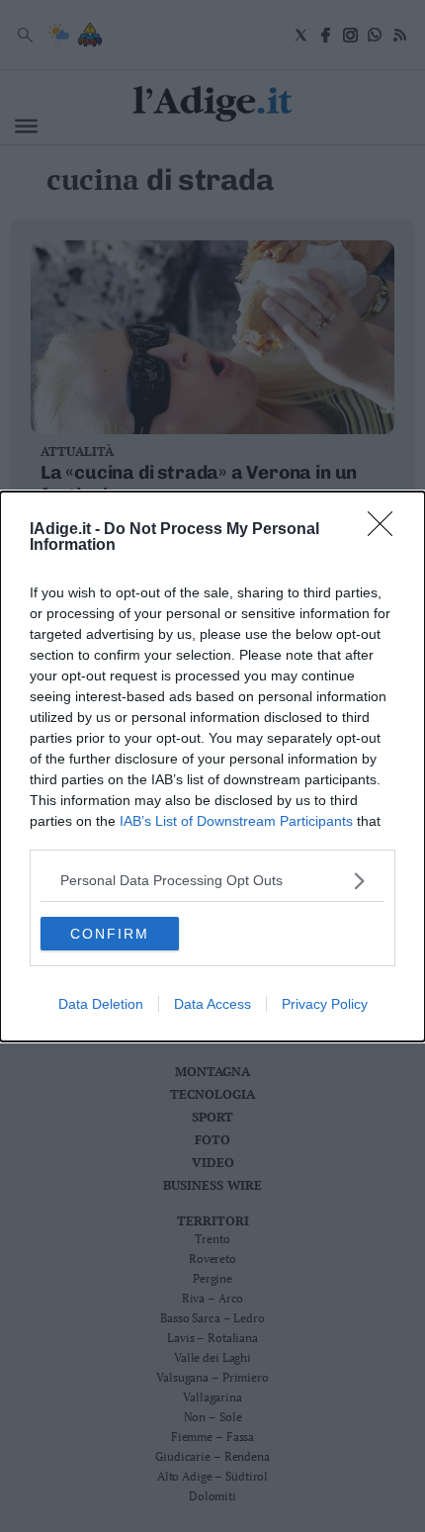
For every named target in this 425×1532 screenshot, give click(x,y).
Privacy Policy (325, 1004)
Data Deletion (100, 1004)
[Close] (386, 530)
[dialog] (212, 766)
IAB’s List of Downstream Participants (236, 821)
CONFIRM (109, 934)
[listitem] (212, 880)
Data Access (212, 1004)
